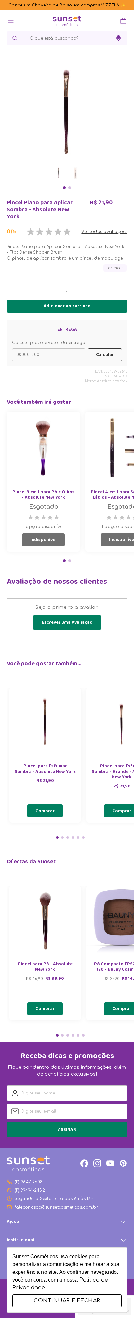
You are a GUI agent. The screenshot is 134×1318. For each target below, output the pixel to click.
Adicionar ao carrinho (67, 306)
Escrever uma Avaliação (67, 623)
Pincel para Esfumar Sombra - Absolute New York (45, 769)
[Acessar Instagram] (97, 1163)
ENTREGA (67, 330)
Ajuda (13, 1222)
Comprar (45, 811)
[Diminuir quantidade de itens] (54, 293)
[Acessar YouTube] (110, 1163)
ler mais (115, 268)
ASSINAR (67, 1130)
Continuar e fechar (67, 1301)
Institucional (20, 1240)
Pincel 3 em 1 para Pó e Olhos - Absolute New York (43, 495)
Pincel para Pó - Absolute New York (45, 967)
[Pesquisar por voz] (118, 38)
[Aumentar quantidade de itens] (80, 293)
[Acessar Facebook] (84, 1163)
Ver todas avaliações (104, 231)
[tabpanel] (45, 755)
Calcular (105, 355)
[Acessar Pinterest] (123, 1163)
